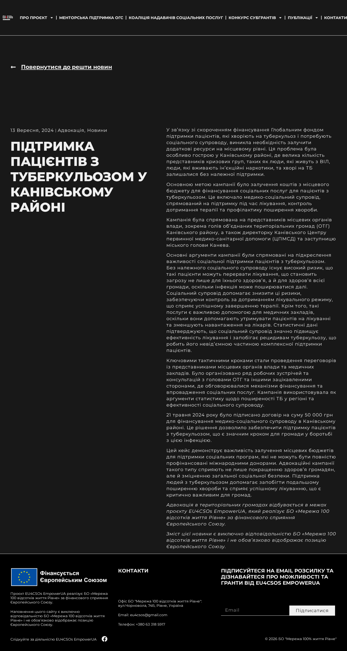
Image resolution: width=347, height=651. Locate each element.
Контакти (335, 17)
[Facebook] (104, 639)
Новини (97, 130)
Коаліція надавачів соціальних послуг (176, 17)
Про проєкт (33, 17)
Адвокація (71, 130)
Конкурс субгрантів (252, 17)
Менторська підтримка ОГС (91, 17)
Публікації (300, 17)
